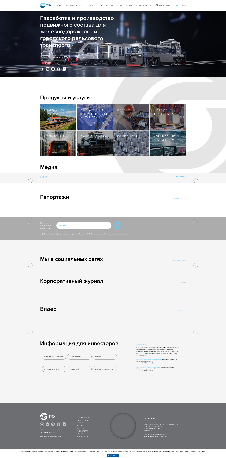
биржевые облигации (51, 369)
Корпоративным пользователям (51, 429)
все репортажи (180, 198)
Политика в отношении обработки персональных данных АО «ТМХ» (155, 435)
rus (178, 5)
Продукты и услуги (75, 5)
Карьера (103, 5)
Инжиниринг (142, 5)
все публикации (179, 260)
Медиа (129, 5)
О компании (83, 418)
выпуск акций (74, 369)
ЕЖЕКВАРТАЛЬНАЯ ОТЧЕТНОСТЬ (53, 357)
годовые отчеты (75, 357)
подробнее (52, 58)
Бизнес (80, 425)
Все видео (182, 310)
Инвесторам (116, 5)
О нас (59, 5)
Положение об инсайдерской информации (149, 359)
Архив (183, 283)
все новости (181, 176)
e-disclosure (148, 431)
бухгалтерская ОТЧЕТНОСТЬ (104, 369)
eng (184, 5)
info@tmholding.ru (153, 428)
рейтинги (98, 357)
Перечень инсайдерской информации (147, 367)
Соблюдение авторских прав (50, 436)
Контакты (81, 440)
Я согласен (113, 455)
